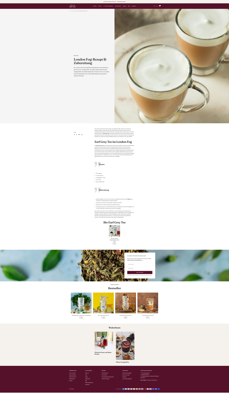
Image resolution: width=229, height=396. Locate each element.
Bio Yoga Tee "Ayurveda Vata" (126, 315)
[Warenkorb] (159, 6)
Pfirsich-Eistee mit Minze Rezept (103, 353)
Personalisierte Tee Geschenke (108, 376)
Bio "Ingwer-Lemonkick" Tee (103, 315)
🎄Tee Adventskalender (127, 378)
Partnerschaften (105, 373)
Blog (129, 6)
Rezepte (73, 10)
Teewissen (124, 376)
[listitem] (74, 134)
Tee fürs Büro (104, 374)
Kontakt (70, 380)
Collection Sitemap (105, 378)
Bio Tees (94, 6)
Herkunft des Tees (126, 374)
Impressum (87, 384)
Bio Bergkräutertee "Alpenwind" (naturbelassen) (81, 315)
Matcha (99, 6)
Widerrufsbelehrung (89, 382)
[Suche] (154, 6)
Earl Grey (76, 55)
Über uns (87, 373)
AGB (86, 380)
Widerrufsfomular (72, 376)
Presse (86, 376)
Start (70, 10)
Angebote (134, 6)
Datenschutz (87, 378)
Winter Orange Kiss (122, 362)
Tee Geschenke (118, 6)
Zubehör (124, 6)
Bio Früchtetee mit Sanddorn (148, 315)
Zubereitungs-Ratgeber (127, 373)
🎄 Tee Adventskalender (108, 6)
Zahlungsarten (72, 378)
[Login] (156, 6)
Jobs (86, 374)
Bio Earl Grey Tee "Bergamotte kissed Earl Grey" (114, 240)
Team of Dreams (72, 373)
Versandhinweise (72, 374)
